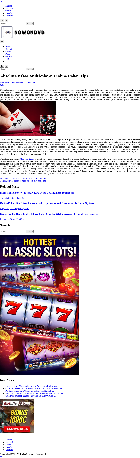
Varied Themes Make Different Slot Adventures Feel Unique (31, 386)
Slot (7, 59)
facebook (9, 8)
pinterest (9, 16)
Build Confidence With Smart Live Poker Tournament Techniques (37, 192)
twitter (8, 11)
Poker (8, 54)
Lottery (8, 61)
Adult (7, 46)
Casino (8, 51)
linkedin (8, 6)
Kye (34, 83)
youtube (8, 13)
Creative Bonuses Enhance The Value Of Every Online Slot (31, 396)
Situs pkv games (26, 159)
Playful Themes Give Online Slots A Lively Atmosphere (29, 391)
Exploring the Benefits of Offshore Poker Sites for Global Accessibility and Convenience (49, 213)
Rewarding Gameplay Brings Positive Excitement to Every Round (34, 393)
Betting (8, 49)
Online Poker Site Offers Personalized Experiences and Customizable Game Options (47, 203)
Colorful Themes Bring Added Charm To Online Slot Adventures (33, 388)
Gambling (9, 56)
